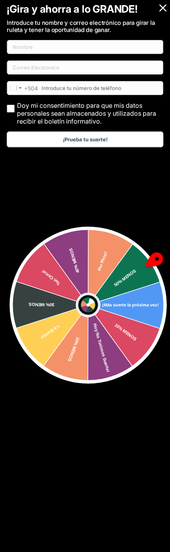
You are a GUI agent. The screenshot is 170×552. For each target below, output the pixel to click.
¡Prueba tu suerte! (85, 139)
